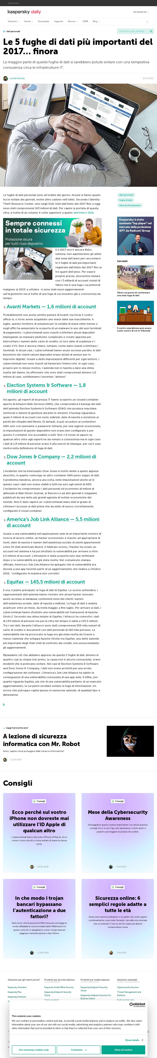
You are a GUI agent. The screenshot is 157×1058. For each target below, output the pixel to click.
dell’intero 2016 (83, 212)
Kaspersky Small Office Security (59, 987)
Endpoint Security (125, 1000)
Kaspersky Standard (17, 987)
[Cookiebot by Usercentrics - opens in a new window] (131, 1005)
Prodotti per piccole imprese (59, 980)
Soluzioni (12, 21)
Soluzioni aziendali (127, 980)
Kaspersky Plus (15, 992)
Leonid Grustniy (17, 78)
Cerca (151, 31)
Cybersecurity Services (128, 987)
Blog (95, 21)
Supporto (58, 21)
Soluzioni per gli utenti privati (24, 980)
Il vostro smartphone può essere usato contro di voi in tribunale (134, 329)
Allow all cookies (123, 1049)
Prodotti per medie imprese (95, 980)
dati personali (13, 31)
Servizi (27, 21)
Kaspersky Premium (17, 997)
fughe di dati (125, 200)
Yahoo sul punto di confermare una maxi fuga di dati (133, 294)
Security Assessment (129, 205)
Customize (76, 1049)
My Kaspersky (140, 12)
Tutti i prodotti (51, 1000)
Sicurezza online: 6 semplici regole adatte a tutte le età (117, 904)
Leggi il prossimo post (17, 728)
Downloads (43, 21)
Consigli (40, 801)
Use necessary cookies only (34, 1049)
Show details (132, 1040)
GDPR (85, 21)
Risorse (71, 21)
